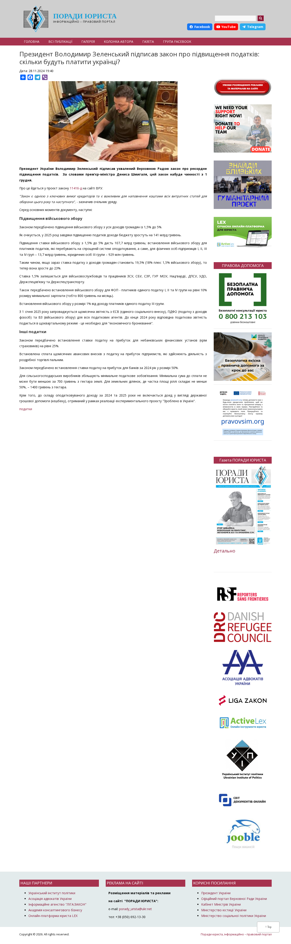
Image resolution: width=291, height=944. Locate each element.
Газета (148, 41)
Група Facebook (177, 41)
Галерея (88, 41)
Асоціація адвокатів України (50, 898)
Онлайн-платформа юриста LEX (53, 916)
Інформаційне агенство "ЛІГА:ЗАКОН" (57, 904)
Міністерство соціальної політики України (233, 916)
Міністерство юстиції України (223, 910)
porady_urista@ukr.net (135, 909)
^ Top (268, 927)
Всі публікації (60, 41)
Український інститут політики (51, 893)
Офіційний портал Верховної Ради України (234, 898)
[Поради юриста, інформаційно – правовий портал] (34, 18)
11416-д (76, 188)
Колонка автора (118, 41)
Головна (31, 41)
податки (25, 409)
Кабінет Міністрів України (221, 904)
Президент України (216, 893)
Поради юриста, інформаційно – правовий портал (236, 934)
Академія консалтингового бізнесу (55, 910)
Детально (224, 551)
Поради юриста (85, 16)
